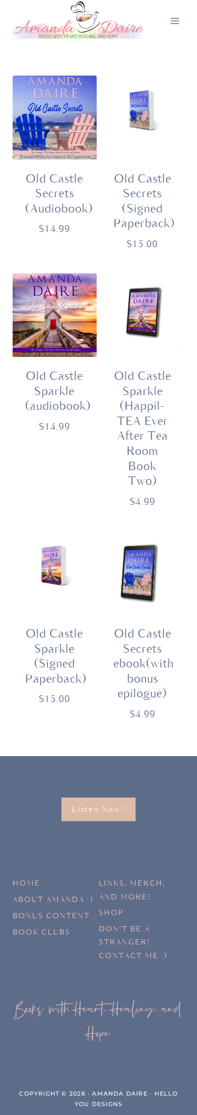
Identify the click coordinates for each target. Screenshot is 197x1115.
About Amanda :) (53, 900)
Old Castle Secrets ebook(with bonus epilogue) (143, 664)
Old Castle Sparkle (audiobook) (58, 391)
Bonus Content (51, 916)
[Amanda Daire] (78, 21)
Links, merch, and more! (132, 889)
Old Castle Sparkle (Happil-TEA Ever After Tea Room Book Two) (142, 429)
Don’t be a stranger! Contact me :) (133, 942)
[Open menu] (174, 21)
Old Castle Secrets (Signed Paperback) (144, 202)
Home (26, 883)
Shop (111, 913)
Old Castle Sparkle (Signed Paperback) (56, 656)
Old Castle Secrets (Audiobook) (59, 194)
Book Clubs (41, 932)
